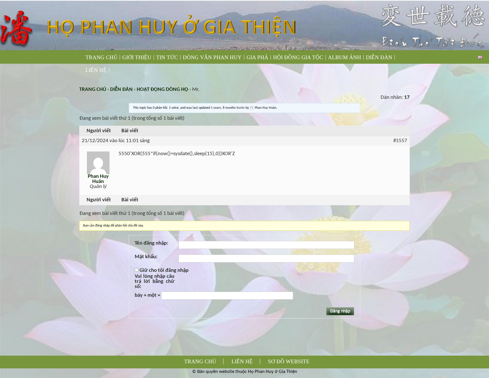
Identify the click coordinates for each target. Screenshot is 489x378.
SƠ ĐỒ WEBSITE (289, 361)
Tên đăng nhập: (151, 243)
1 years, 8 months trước (228, 108)
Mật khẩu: (146, 257)
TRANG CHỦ (101, 57)
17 (407, 97)
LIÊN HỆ (96, 70)
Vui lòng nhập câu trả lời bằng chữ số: (154, 281)
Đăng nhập (340, 311)
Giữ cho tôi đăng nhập (164, 270)
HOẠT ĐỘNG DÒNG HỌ (162, 89)
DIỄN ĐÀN (379, 57)
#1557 (400, 141)
